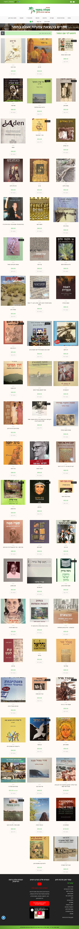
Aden (13, 147)
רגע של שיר (39, 587)
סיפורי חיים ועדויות (68, 889)
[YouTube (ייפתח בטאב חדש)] (73, 2)
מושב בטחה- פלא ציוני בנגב (13, 825)
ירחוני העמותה (69, 905)
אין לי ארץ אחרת (39, 694)
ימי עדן (39, 67)
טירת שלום (13, 508)
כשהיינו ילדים (66, 186)
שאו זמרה (13, 105)
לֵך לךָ (39, 186)
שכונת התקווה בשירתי (66, 430)
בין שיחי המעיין (39, 825)
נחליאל (39, 655)
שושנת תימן (66, 744)
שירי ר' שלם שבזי (39, 135)
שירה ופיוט (70, 887)
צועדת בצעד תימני (66, 496)
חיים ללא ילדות (13, 186)
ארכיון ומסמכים (69, 911)
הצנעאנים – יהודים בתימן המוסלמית (66, 627)
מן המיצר (39, 744)
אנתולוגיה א (66, 825)
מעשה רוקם (39, 224)
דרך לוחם (66, 349)
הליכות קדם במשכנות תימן (39, 863)
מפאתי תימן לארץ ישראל (13, 264)
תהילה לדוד (65, 226)
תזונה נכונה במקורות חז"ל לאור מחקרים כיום (39, 349)
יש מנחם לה (66, 390)
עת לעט (13, 666)
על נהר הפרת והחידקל (39, 107)
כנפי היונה (13, 67)
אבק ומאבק (13, 585)
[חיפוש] (3, 33)
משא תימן (66, 105)
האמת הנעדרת (65, 303)
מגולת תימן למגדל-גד (13, 786)
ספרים (66, 53)
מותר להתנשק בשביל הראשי (39, 390)
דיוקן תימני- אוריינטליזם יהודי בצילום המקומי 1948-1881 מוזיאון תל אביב (39, 420)
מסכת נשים (70, 893)
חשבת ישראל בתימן (65, 585)
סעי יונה (66, 547)
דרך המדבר (13, 388)
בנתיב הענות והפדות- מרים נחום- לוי (39, 626)
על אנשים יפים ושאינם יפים (13, 746)
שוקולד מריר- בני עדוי (66, 704)
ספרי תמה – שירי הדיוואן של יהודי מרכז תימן (13, 547)
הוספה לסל (39, 74)
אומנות (71, 913)
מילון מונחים (70, 900)
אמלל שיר (66, 666)
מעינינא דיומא (69, 891)
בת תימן (39, 507)
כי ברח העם (13, 348)
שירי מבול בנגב (39, 786)
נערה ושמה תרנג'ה (13, 627)
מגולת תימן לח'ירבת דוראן (13, 428)
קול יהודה (39, 264)
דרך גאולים (65, 145)
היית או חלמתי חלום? (66, 264)
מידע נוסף (66, 61)
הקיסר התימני (39, 468)
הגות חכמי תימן (69, 909)
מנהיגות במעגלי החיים (13, 706)
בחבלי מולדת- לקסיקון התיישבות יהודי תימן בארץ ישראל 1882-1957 (66, 785)
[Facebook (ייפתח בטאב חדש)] (71, 2)
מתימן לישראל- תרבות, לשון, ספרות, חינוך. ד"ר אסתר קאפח (39, 303)
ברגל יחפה (13, 468)
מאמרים (71, 902)
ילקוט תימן (39, 547)
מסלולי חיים (13, 309)
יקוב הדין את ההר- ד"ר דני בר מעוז (66, 466)
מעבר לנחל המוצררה (66, 865)
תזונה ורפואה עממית (66, 55)
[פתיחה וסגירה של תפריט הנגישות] (3, 918)
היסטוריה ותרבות (69, 907)
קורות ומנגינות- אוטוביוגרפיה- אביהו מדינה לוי (13, 224)
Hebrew (11, 1)
